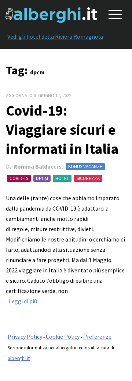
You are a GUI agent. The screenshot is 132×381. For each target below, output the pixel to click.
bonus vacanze (85, 166)
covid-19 (19, 178)
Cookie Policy (63, 336)
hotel (62, 178)
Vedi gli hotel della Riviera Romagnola (55, 36)
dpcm (42, 178)
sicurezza (88, 178)
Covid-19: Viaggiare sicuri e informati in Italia (62, 129)
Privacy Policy (25, 336)
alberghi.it (19, 358)
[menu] (113, 13)
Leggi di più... (24, 301)
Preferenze (97, 336)
